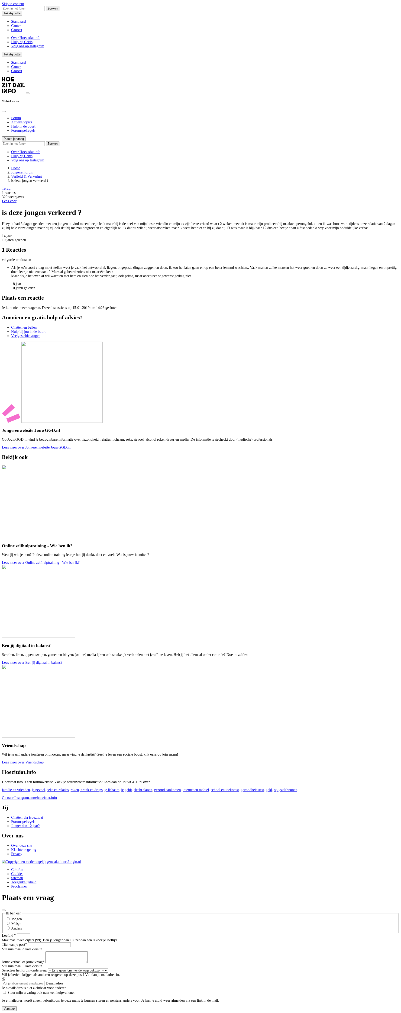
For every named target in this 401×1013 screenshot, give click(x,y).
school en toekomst (225, 790)
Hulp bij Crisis (21, 42)
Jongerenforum (22, 172)
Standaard (18, 21)
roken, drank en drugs (87, 790)
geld (269, 790)
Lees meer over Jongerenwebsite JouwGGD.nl (36, 447)
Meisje (16, 924)
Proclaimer (19, 886)
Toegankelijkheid (23, 882)
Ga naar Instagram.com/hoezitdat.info (29, 798)
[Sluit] (4, 910)
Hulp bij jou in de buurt (28, 331)
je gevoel (38, 790)
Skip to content (13, 4)
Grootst (16, 30)
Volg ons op (27, 46)
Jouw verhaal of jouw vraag (23, 962)
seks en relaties (58, 790)
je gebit (126, 790)
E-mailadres (54, 983)
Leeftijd (9, 935)
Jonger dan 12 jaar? (25, 826)
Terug (6, 188)
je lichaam (111, 790)
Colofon (17, 870)
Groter (16, 26)
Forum (16, 118)
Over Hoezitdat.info (25, 38)
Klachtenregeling (23, 850)
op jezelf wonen (285, 790)
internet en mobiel (196, 790)
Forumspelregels (23, 130)
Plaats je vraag (14, 139)
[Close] (4, 111)
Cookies (17, 874)
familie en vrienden (16, 790)
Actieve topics (21, 122)
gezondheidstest (252, 790)
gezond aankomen (167, 790)
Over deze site (21, 845)
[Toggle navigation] (27, 93)
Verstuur (9, 1008)
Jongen (16, 919)
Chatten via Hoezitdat (27, 817)
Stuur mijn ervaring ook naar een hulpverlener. (41, 992)
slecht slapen (143, 790)
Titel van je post (14, 944)
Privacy (16, 854)
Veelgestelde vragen (25, 336)
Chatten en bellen (24, 327)
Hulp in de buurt (23, 126)
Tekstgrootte (12, 13)
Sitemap (17, 878)
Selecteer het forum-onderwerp (24, 970)
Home (15, 168)
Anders (16, 928)
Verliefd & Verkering (26, 176)
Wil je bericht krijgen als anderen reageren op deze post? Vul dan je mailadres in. (61, 975)
